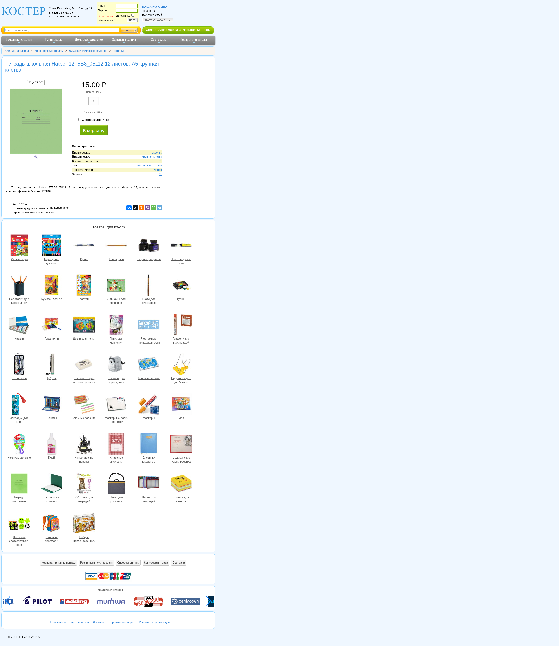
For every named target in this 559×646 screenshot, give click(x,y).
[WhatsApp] (153, 207)
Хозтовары (158, 39)
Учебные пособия (84, 404)
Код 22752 (36, 82)
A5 (160, 174)
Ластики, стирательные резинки (84, 364)
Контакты (203, 29)
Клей (52, 444)
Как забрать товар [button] (156, 562)
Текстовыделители (181, 245)
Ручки (84, 245)
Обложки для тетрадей (84, 484)
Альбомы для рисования (116, 285)
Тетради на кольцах (52, 484)
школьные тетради (149, 165)
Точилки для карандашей (116, 364)
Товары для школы (193, 39)
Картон (84, 285)
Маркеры (149, 404)
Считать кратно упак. (96, 119)
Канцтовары (53, 39)
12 (160, 161)
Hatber (158, 169)
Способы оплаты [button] (128, 562)
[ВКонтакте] (129, 207)
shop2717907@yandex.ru (65, 16)
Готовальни (19, 364)
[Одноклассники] (141, 207)
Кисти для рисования (149, 285)
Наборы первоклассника (84, 523)
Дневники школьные (149, 444)
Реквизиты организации (154, 622)
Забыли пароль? (106, 20)
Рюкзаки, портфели (52, 523)
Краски (19, 325)
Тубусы (52, 364)
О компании (58, 622)
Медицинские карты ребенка (181, 444)
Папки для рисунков (116, 484)
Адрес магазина (169, 29)
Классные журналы (116, 444)
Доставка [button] (179, 562)
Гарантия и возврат (122, 622)
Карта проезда (79, 622)
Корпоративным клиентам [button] (58, 562)
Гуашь (181, 285)
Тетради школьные (19, 484)
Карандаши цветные (52, 245)
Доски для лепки (84, 325)
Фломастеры (19, 245)
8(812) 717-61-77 (61, 12)
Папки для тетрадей (149, 484)
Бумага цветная (52, 285)
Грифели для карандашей (181, 325)
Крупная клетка (151, 156)
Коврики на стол (149, 364)
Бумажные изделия (19, 39)
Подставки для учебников (181, 364)
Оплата (151, 29)
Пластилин (52, 325)
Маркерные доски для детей (116, 404)
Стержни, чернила (149, 245)
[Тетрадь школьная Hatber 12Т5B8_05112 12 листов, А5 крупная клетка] (36, 121)
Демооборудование (89, 39)
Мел (181, 404)
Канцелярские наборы (84, 444)
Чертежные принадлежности (149, 325)
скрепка (157, 152)
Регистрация (106, 16)
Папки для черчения (116, 325)
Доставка (189, 29)
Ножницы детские (19, 444)
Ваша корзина (154, 7)
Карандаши (116, 245)
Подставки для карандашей (19, 285)
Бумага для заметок (181, 484)
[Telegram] (159, 207)
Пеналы (52, 404)
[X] (135, 207)
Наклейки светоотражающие (19, 523)
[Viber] (147, 207)
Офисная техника (124, 39)
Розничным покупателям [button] (96, 562)
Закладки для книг (19, 404)
